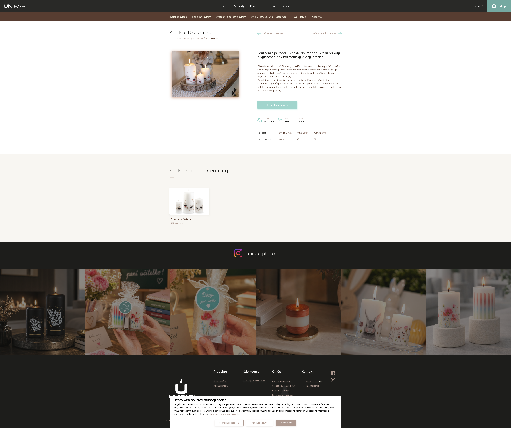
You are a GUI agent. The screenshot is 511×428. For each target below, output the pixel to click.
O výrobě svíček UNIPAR (283, 386)
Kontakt (285, 6)
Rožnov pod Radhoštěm (254, 381)
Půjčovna (316, 16)
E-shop (502, 6)
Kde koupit (256, 6)
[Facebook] (336, 373)
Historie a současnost (281, 381)
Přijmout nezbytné (260, 422)
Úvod (224, 6)
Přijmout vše (286, 422)
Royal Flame (299, 16)
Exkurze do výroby (280, 390)
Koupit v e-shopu (277, 104)
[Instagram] (336, 380)
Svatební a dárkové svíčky (231, 16)
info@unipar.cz (312, 386)
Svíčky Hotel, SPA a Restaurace (268, 16)
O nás (271, 6)
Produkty (238, 6)
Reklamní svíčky (201, 16)
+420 (314, 381)
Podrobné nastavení (229, 422)
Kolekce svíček (178, 16)
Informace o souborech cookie (225, 414)
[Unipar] (14, 6)
